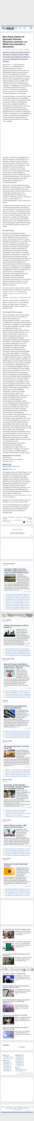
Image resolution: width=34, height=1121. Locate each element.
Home (31, 1107)
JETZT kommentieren (18, 533)
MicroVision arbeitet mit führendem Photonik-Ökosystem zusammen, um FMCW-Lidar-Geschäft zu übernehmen (15, 41)
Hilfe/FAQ (20, 1108)
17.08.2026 (19, 1065)
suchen (23, 1047)
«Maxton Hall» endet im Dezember (14, 815)
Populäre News (20, 1069)
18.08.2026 (19, 1064)
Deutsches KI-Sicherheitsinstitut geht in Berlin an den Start (16, 1028)
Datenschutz (9, 1107)
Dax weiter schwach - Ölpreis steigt (14, 973)
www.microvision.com (11, 292)
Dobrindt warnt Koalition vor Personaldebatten (17, 649)
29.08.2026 (6, 1063)
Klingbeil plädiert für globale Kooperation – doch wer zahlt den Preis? (17, 986)
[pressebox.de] (6, 520)
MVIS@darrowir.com (8, 461)
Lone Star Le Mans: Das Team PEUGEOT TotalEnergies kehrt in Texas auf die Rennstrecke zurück (16, 571)
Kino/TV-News (7, 779)
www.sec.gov (18, 495)
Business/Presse (9, 563)
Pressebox (26, 49)
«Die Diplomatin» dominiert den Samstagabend (17, 816)
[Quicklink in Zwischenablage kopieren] (28, 518)
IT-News (5, 700)
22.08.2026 (19, 1058)
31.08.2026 (6, 1058)
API (25, 1108)
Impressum (26, 1107)
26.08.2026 (6, 1068)
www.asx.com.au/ (27, 495)
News (11, 1108)
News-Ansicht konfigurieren (26, 1073)
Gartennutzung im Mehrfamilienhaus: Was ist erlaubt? (16, 954)
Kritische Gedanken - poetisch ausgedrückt (17, 942)
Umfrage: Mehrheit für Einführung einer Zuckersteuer (18, 650)
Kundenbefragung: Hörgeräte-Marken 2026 (16, 929)
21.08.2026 (19, 1059)
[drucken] (31, 518)
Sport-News (6, 820)
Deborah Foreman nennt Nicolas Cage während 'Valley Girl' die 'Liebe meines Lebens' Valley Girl (17, 666)
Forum (7, 1108)
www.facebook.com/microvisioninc (14, 294)
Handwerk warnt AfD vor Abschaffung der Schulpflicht (19, 652)
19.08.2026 (19, 1062)
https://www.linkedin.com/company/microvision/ (18, 297)
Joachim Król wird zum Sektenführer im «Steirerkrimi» (19, 813)
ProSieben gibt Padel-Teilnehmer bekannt (16, 810)
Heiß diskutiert (19, 1071)
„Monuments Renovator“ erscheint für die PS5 (16, 747)
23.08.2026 (19, 1056)
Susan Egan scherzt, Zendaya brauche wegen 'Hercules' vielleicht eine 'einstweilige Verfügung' (16, 787)
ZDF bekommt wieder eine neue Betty (15, 812)
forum (31, 535)
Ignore (26, 1074)
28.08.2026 (6, 1065)
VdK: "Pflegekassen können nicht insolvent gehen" (18, 655)
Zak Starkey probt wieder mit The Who (15, 1015)
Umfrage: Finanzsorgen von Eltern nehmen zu (16, 626)
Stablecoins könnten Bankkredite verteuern (16, 865)
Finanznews (6, 858)
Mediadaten (20, 1107)
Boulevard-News (8, 658)
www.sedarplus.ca (9, 495)
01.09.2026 (6, 1056)
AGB (14, 1107)
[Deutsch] (16, 28)
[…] (19, 590)
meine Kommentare (19, 1074)
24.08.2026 (6, 1071)
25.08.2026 (6, 1069)
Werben (16, 1108)
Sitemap (3, 1107)
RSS (28, 1108)
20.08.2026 (19, 1061)
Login (20, 28)
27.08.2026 (6, 1066)
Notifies (30, 1074)
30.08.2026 (6, 1062)
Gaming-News (7, 741)
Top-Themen (6, 620)
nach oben (28, 1110)
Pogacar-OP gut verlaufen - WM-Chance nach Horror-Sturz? (15, 826)
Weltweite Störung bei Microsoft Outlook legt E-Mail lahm (15, 707)
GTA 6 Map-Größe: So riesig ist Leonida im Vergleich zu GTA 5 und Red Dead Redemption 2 (16, 1001)
